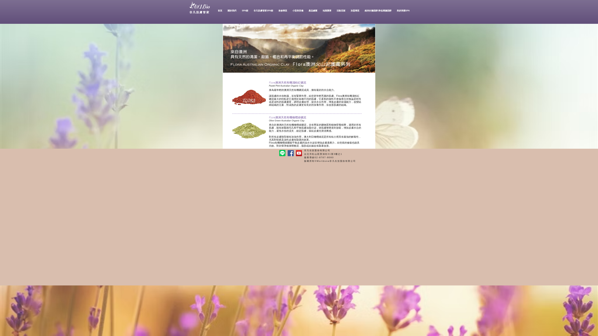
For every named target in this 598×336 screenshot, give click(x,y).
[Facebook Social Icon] (291, 153)
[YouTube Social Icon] (299, 153)
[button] (232, 10)
